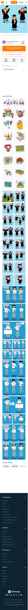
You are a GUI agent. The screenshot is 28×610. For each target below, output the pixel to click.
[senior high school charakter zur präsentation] (13, 460)
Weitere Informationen (9, 68)
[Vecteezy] (2, 2)
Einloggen (21, 2)
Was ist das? (14, 65)
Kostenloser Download (14, 48)
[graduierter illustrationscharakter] (8, 266)
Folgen (22, 43)
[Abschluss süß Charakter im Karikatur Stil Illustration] (7, 123)
